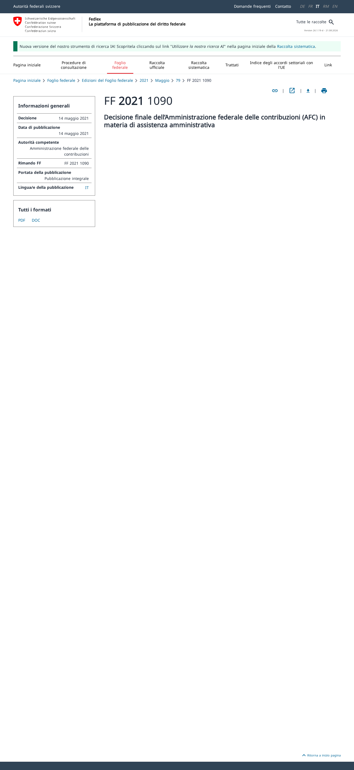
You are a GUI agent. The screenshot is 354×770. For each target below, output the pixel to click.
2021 (144, 80)
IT (317, 6)
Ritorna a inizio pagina (321, 755)
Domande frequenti (252, 6)
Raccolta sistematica (296, 46)
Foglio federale (61, 80)
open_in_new (292, 90)
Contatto (283, 6)
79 (178, 80)
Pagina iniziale (27, 80)
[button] (74, 65)
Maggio (162, 80)
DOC (36, 220)
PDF (21, 220)
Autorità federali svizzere (36, 6)
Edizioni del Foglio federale (107, 80)
